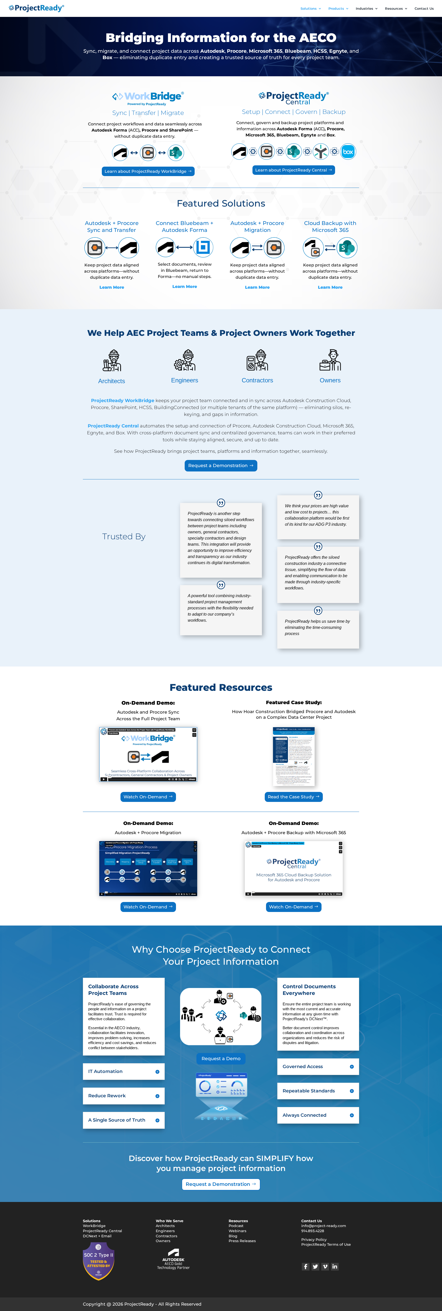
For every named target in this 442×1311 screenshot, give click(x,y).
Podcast (236, 1226)
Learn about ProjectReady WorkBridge (145, 171)
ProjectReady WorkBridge (122, 400)
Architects (111, 381)
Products (336, 8)
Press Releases (242, 1241)
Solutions (309, 8)
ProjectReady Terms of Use (326, 1244)
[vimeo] (325, 1267)
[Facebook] (306, 1267)
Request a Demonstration (218, 465)
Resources (394, 8)
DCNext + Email (97, 1236)
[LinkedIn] (335, 1267)
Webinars (237, 1231)
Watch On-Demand (145, 796)
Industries (364, 8)
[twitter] (315, 1267)
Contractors (257, 380)
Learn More (112, 287)
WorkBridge (94, 1226)
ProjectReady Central (113, 426)
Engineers (184, 380)
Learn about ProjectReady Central (291, 170)
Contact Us (424, 8)
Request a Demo (221, 1058)
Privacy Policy (314, 1239)
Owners (330, 380)
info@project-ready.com (323, 1226)
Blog (233, 1236)
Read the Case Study (291, 796)
